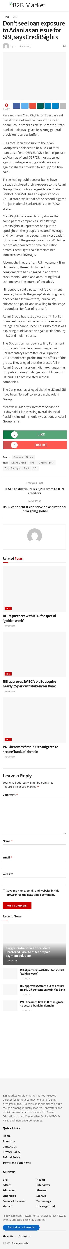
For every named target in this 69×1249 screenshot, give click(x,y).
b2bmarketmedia (20, 1243)
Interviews (43, 1185)
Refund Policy (11, 1157)
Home (6, 16)
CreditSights (46, 462)
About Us (9, 1141)
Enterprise (9, 1195)
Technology (43, 1201)
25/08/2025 (9, 691)
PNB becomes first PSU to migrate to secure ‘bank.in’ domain (41, 1003)
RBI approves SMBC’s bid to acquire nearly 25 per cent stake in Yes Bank (42, 987)
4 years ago (26, 46)
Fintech (7, 1206)
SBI (35, 468)
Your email (15, 1037)
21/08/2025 (9, 757)
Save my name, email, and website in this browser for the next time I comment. (32, 892)
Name (8, 841)
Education (9, 1190)
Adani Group (18, 462)
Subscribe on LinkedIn (21, 1227)
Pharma (41, 1190)
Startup (41, 1195)
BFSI (15, 16)
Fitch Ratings (12, 468)
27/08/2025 (9, 626)
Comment (10, 794)
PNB (26, 468)
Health (40, 1179)
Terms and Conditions (17, 1162)
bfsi (32, 462)
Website (8, 874)
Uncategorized (45, 1206)
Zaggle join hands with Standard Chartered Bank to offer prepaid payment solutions (28, 952)
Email (7, 857)
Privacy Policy (11, 1152)
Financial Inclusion (14, 1201)
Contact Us (10, 1146)
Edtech (7, 1185)
